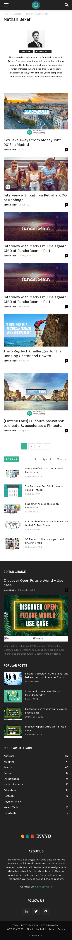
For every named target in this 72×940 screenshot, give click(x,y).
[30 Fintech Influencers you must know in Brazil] (12, 543)
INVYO (14, 925)
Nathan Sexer (10, 149)
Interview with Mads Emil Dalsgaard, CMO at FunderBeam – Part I (36, 299)
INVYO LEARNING (29, 925)
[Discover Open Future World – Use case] (36, 618)
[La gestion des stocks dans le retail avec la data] (13, 713)
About (30, 929)
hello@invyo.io (43, 886)
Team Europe (10, 590)
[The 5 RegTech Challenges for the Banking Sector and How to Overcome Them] (36, 330)
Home (7, 14)
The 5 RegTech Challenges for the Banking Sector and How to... (32, 353)
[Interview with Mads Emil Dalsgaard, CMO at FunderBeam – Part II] (36, 227)
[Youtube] (45, 911)
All (36, 459)
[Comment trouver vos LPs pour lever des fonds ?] (13, 696)
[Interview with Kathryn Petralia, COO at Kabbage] (36, 174)
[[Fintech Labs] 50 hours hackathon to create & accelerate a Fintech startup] (36, 392)
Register (62, 929)
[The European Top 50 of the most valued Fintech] (13, 490)
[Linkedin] (26, 911)
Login (51, 929)
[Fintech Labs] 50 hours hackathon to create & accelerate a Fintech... (34, 423)
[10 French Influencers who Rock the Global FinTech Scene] (13, 525)
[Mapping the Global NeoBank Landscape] (12, 508)
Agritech (47, 459)
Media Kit (41, 929)
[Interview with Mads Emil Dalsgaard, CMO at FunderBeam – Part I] (36, 277)
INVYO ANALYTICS (14, 929)
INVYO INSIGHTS (49, 925)
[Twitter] (36, 911)
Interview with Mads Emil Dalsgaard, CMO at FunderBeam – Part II (36, 248)
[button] (67, 5)
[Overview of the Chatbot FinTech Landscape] (12, 473)
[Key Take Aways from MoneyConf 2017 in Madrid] (36, 111)
